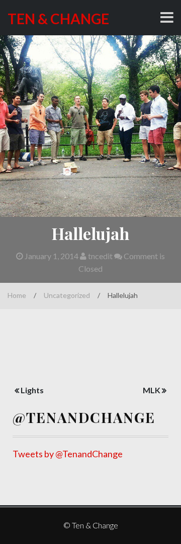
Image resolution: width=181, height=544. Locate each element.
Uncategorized (67, 295)
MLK (151, 390)
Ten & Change (58, 18)
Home (17, 295)
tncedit (99, 256)
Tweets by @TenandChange (68, 453)
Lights (32, 390)
